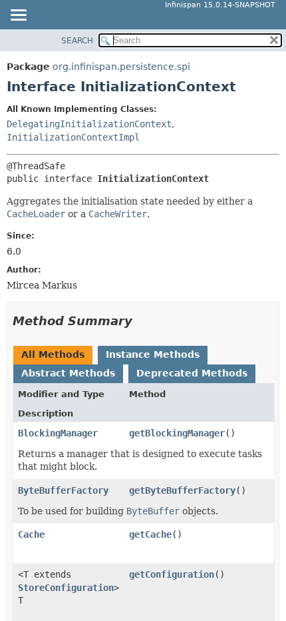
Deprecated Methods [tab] (191, 373)
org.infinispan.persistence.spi (121, 66)
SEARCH (77, 40)
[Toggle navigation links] (18, 16)
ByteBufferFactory (63, 490)
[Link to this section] (141, 321)
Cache (31, 534)
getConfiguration (171, 574)
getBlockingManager (177, 433)
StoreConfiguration (66, 587)
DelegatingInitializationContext (89, 124)
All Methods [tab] (52, 354)
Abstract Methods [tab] (68, 373)
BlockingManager (58, 433)
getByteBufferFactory (182, 490)
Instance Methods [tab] (153, 354)
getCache (150, 534)
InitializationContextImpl (73, 137)
